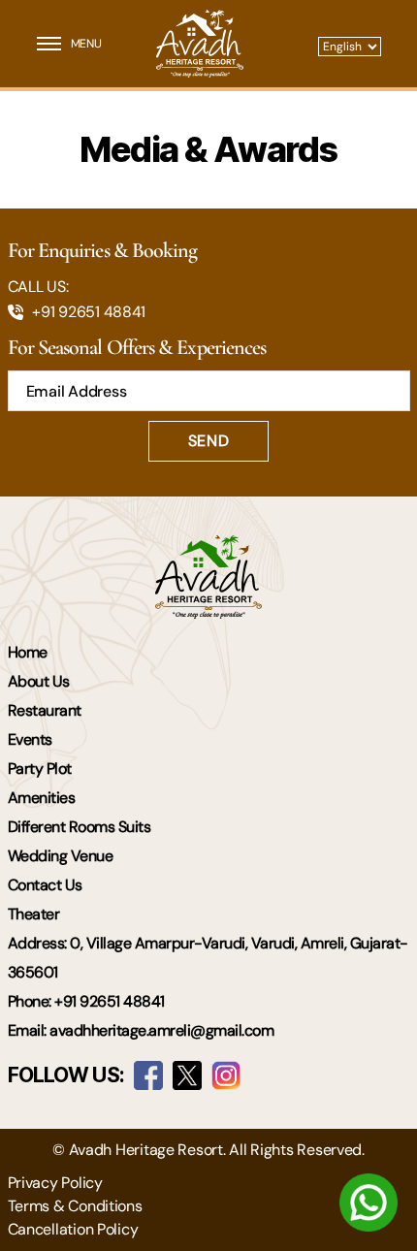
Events (30, 739)
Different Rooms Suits (79, 827)
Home (28, 652)
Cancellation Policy (73, 1229)
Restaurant (44, 710)
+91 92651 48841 (88, 312)
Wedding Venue (60, 856)
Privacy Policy (55, 1182)
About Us (39, 681)
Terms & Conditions (75, 1206)
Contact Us (45, 885)
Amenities (42, 797)
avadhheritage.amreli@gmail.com (161, 1030)
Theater (34, 914)
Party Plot (40, 768)
